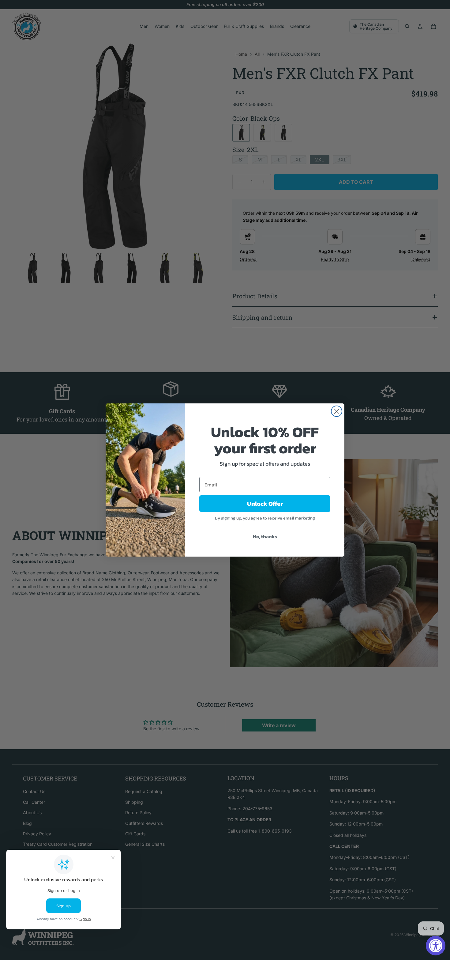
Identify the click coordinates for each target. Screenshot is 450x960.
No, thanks (265, 536)
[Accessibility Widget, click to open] (435, 945)
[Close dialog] (336, 411)
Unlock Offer (265, 503)
